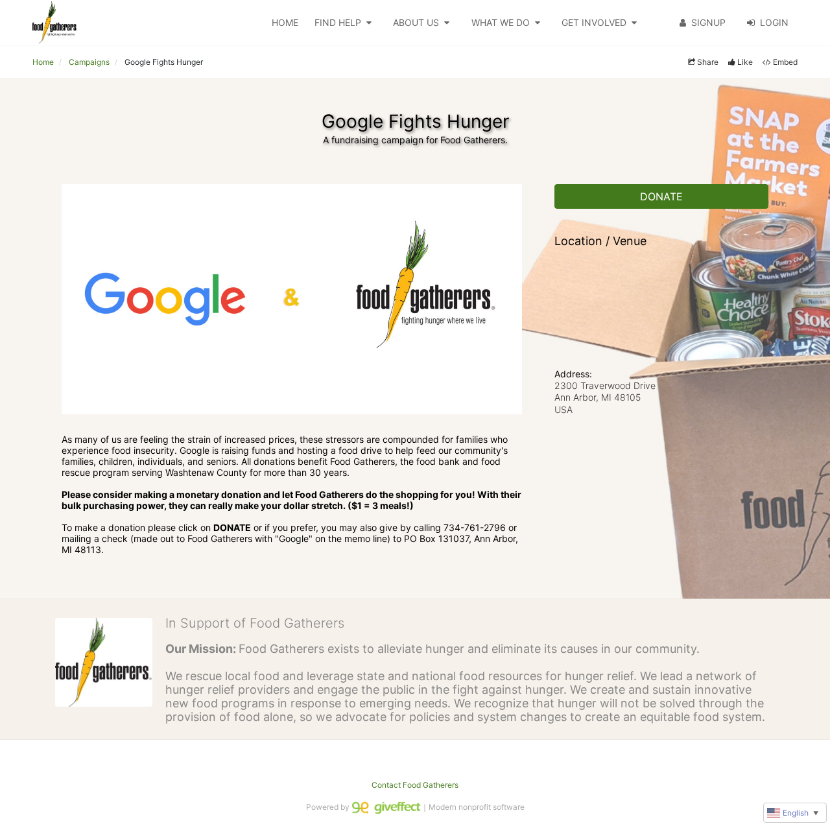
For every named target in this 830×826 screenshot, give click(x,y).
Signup (708, 22)
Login (774, 22)
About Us (416, 22)
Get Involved (594, 22)
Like (745, 62)
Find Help (337, 22)
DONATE (661, 196)
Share (707, 62)
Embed (785, 62)
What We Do (500, 22)
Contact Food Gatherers (415, 785)
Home (285, 22)
